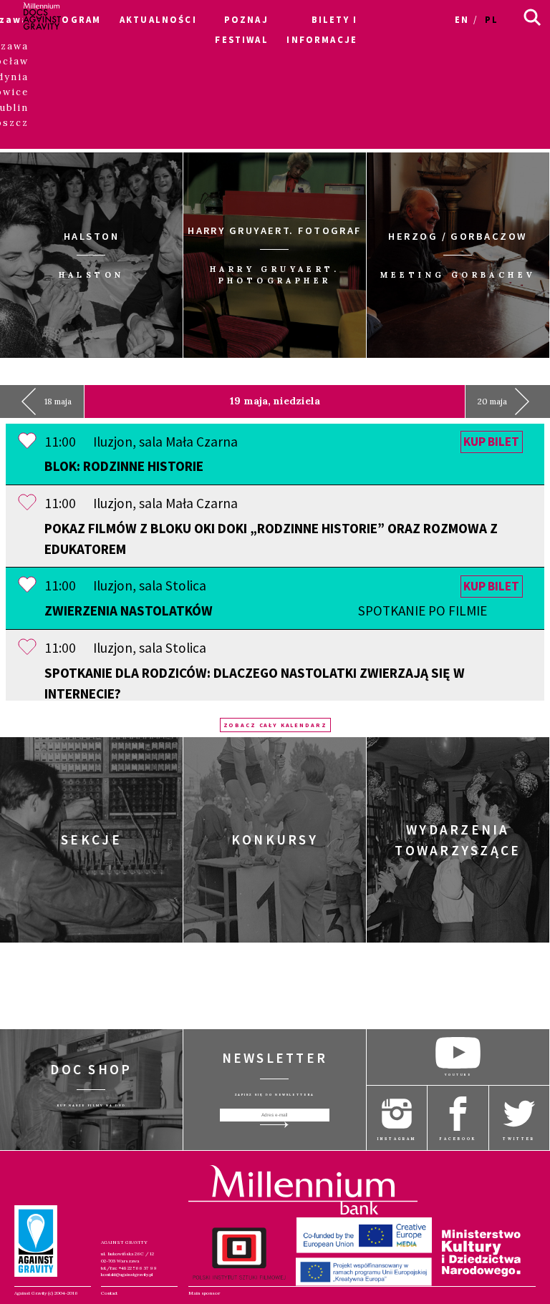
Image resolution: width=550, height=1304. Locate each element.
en (462, 19)
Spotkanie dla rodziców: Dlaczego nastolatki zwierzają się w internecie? (254, 683)
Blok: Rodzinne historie (123, 466)
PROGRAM (74, 19)
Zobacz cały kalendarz (275, 725)
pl (491, 19)
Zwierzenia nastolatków (265, 610)
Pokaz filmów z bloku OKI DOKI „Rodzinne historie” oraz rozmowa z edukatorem (271, 539)
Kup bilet (491, 442)
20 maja (492, 401)
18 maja (58, 401)
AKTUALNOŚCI (158, 19)
